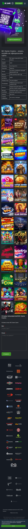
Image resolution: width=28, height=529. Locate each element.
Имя (3, 326)
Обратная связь (14, 512)
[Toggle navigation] (24, 3)
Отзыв (3, 333)
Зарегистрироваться (14, 39)
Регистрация (19, 3)
